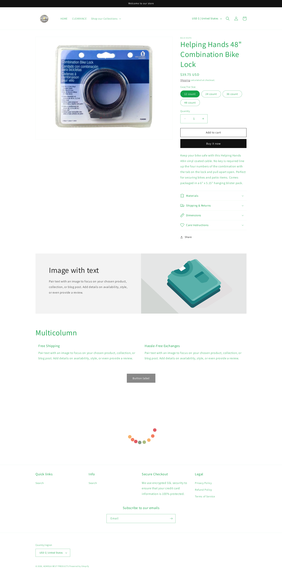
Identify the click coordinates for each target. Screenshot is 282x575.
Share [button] (188, 237)
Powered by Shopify (79, 566)
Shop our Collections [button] (104, 18)
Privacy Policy (203, 483)
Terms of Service (205, 496)
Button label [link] (141, 378)
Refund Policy (203, 489)
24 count (211, 94)
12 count (190, 94)
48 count (190, 102)
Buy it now (213, 143)
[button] (227, 18)
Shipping (185, 80)
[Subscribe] (171, 518)
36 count (232, 94)
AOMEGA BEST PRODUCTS (56, 566)
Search (39, 483)
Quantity (185, 111)
